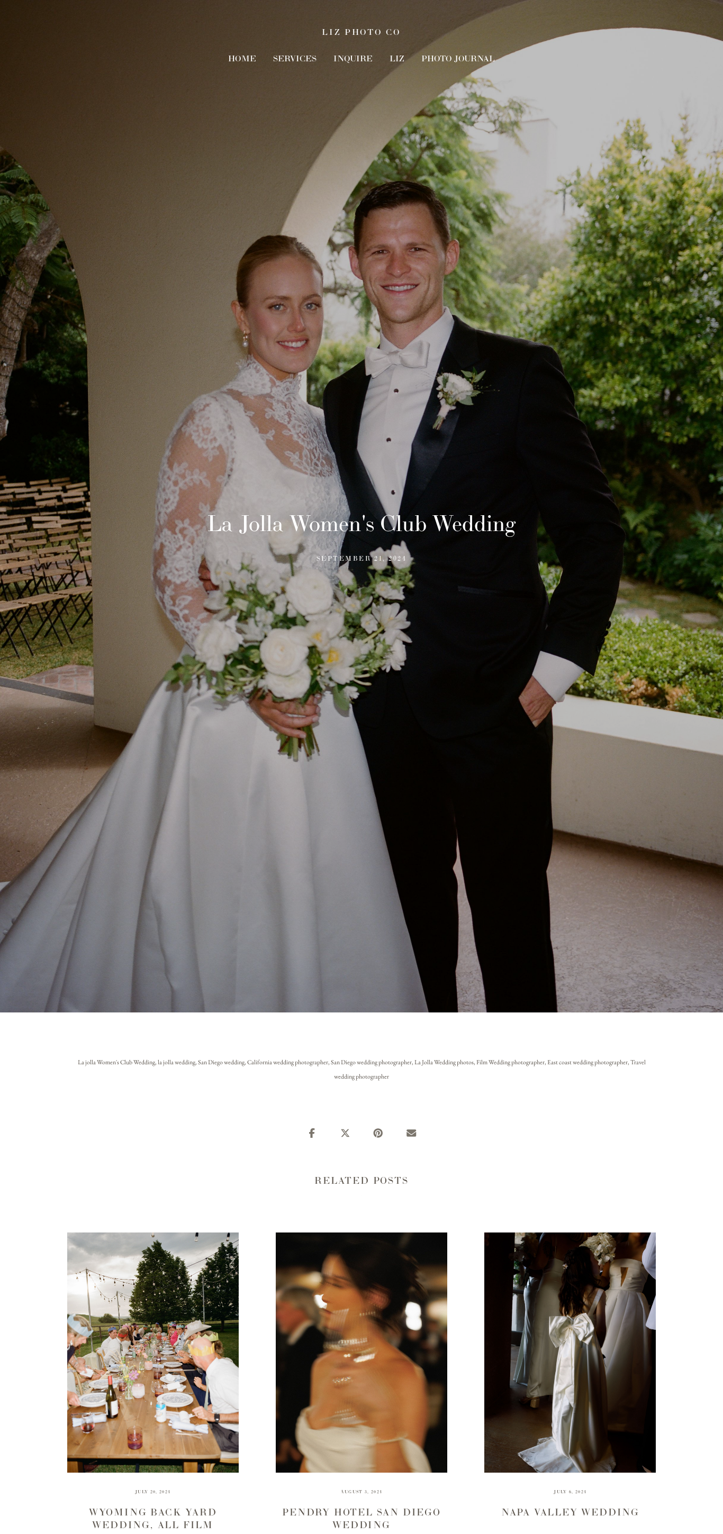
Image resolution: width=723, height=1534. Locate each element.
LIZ (397, 58)
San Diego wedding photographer (371, 1062)
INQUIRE (353, 58)
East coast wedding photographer (587, 1062)
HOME (242, 58)
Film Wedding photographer (510, 1062)
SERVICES (295, 58)
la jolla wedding (176, 1062)
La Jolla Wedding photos (444, 1062)
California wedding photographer (287, 1062)
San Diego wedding (221, 1062)
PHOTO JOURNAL (458, 58)
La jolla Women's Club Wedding (116, 1062)
